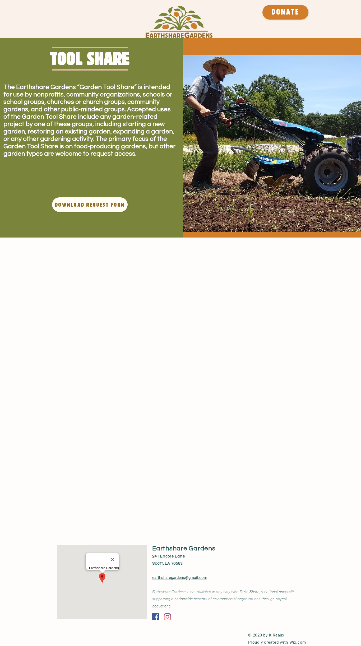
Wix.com (297, 642)
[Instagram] (167, 616)
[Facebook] (155, 616)
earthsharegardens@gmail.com (179, 577)
